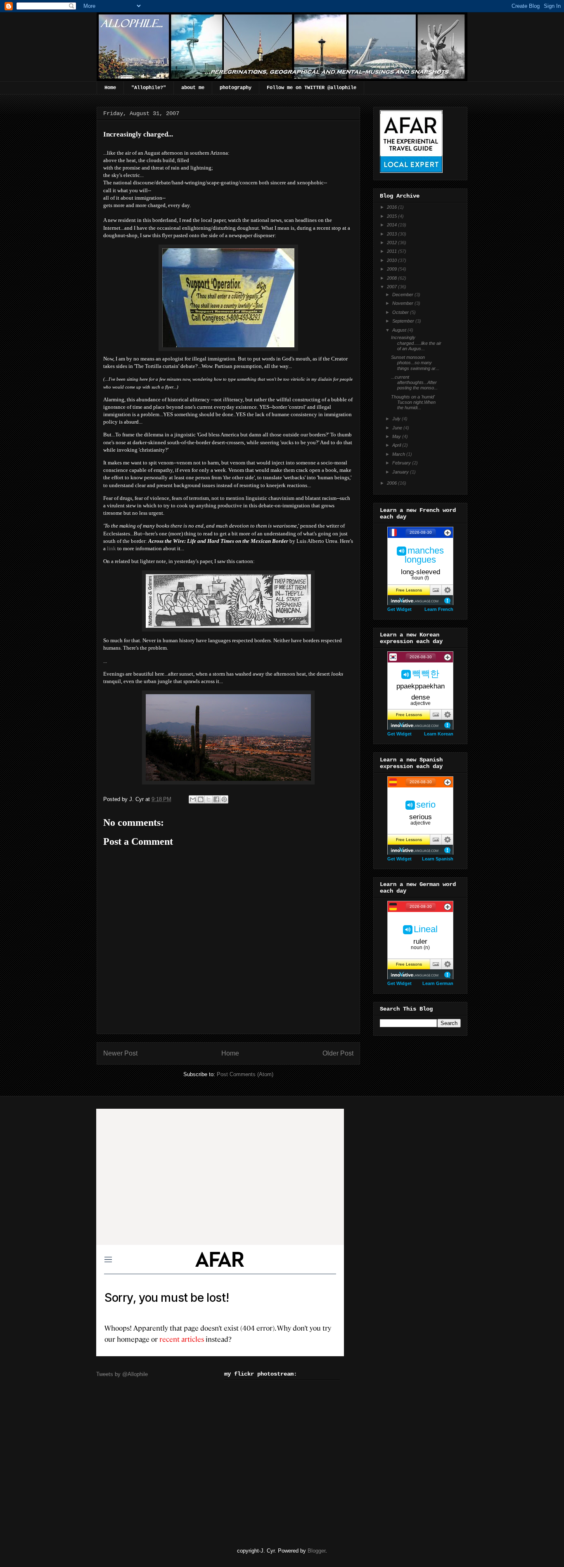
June (397, 427)
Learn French (438, 609)
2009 (392, 268)
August (400, 330)
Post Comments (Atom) (245, 1074)
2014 (392, 224)
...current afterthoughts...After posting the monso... (414, 382)
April (397, 445)
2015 (392, 216)
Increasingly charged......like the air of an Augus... (416, 343)
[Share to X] (208, 799)
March (399, 454)
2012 (392, 242)
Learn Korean (438, 733)
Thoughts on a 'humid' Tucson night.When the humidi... (413, 402)
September (403, 320)
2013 (392, 233)
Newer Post (120, 1053)
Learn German (437, 983)
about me (192, 88)
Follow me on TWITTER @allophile (311, 88)
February (402, 462)
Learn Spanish (437, 858)
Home (110, 88)
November (403, 303)
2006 (392, 483)
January (401, 471)
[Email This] (193, 799)
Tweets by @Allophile (122, 1374)
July (397, 418)
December (403, 294)
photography (235, 88)
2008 (392, 278)
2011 (392, 251)
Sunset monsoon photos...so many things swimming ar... (415, 362)
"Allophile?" (148, 88)
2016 (392, 207)
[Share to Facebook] (216, 799)
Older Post (337, 1053)
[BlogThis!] (201, 799)
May (397, 436)
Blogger (316, 1551)
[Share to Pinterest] (224, 799)
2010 (392, 260)
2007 (392, 286)
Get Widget (399, 609)
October (401, 312)
